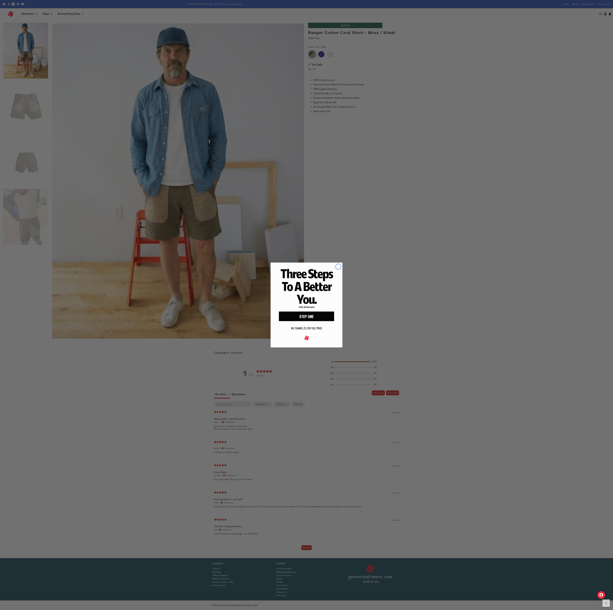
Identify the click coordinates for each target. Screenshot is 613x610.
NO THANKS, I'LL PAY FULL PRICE (306, 328)
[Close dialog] (338, 266)
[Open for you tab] (601, 595)
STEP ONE (306, 316)
